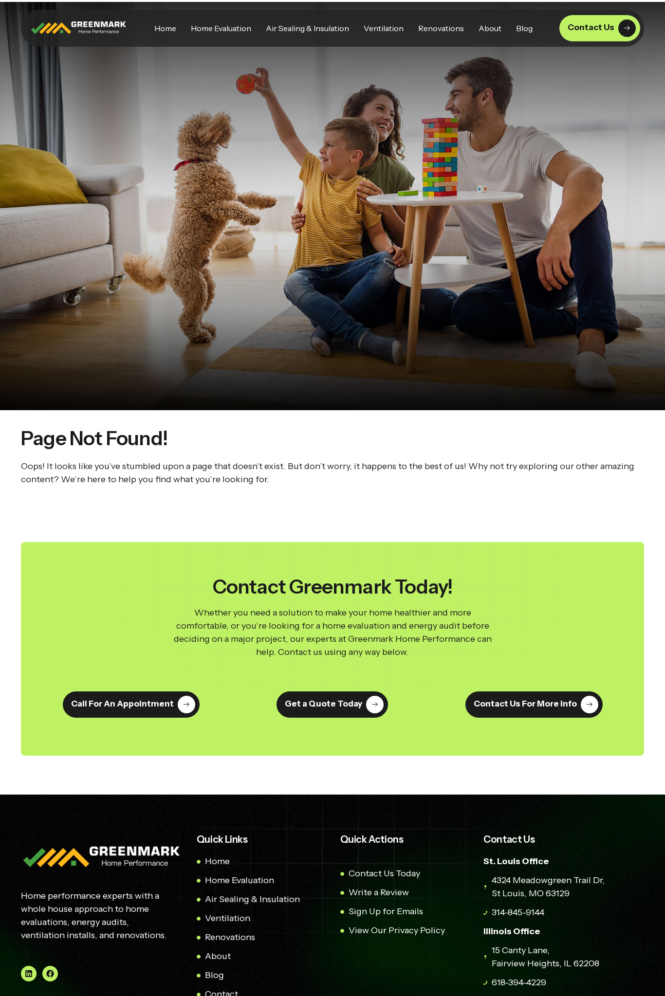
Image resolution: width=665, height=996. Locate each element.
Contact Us (591, 27)
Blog (524, 28)
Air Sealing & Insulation (307, 28)
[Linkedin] (29, 973)
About (490, 28)
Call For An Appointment (122, 704)
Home (165, 28)
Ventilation (384, 28)
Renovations (441, 28)
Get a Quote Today (323, 704)
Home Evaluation (221, 28)
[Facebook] (50, 973)
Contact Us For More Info (524, 704)
